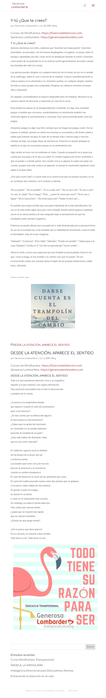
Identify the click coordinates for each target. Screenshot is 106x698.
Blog (54, 26)
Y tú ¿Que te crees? (29, 21)
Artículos (73, 691)
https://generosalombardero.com (62, 37)
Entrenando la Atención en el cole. (32, 676)
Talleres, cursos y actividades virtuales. (45, 691)
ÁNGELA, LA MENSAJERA (27, 665)
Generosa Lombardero (26, 26)
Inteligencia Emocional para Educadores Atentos (42, 670)
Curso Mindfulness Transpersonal (32, 659)
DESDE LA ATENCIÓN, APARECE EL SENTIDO (52, 353)
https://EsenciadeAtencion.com (62, 33)
